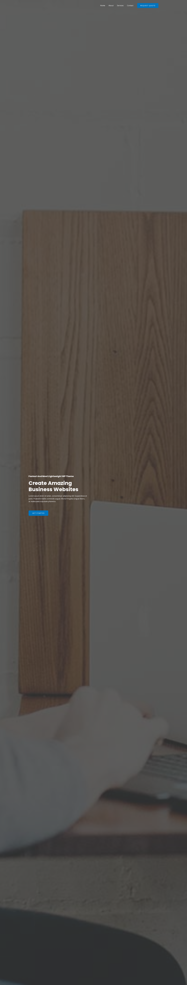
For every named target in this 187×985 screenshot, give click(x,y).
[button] (38, 513)
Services (120, 5)
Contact (130, 5)
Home (102, 5)
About (111, 5)
